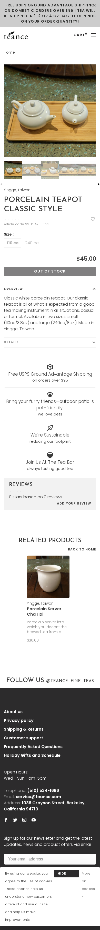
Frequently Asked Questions (33, 747)
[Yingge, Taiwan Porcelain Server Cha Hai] (48, 577)
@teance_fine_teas (70, 681)
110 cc (12, 243)
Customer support (23, 738)
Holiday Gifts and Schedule (32, 755)
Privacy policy (19, 720)
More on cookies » (88, 885)
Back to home (82, 549)
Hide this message (66, 874)
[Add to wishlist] (93, 219)
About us (13, 712)
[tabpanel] (50, 110)
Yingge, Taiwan (17, 189)
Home (9, 52)
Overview (13, 289)
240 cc (32, 243)
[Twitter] (15, 820)
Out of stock (50, 271)
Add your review (74, 503)
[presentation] (13, 170)
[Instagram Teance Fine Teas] (24, 820)
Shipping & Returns (24, 729)
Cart (80, 34)
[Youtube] (34, 820)
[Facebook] (6, 820)
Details (11, 342)
